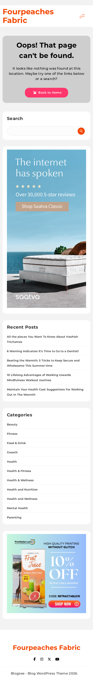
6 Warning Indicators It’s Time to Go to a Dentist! (43, 351)
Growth (12, 452)
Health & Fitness (19, 471)
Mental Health (17, 508)
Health (12, 461)
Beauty (12, 424)
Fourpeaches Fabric (28, 16)
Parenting (14, 517)
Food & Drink (16, 443)
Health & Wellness (20, 480)
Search (15, 118)
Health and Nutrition (22, 489)
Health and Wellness (22, 498)
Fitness (12, 433)
